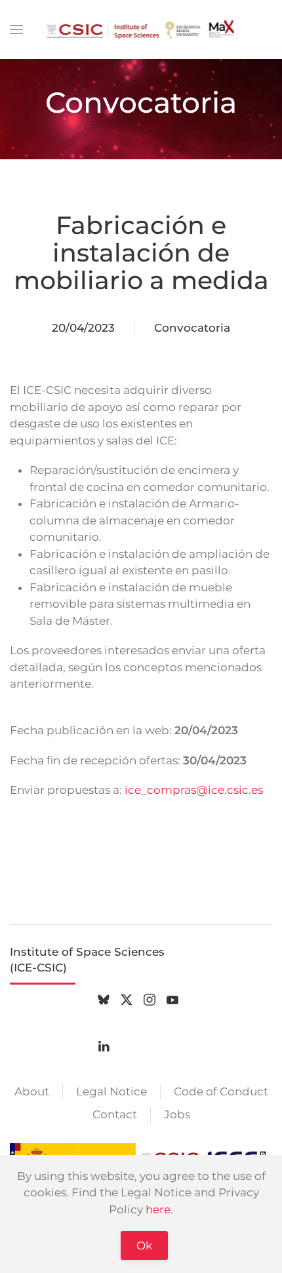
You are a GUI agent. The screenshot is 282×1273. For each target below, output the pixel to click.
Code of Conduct (221, 1091)
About (31, 1091)
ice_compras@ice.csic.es (194, 789)
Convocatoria (192, 327)
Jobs (177, 1114)
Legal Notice (111, 1091)
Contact (114, 1114)
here (158, 1209)
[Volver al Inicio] (141, 29)
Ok (144, 1245)
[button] (16, 29)
